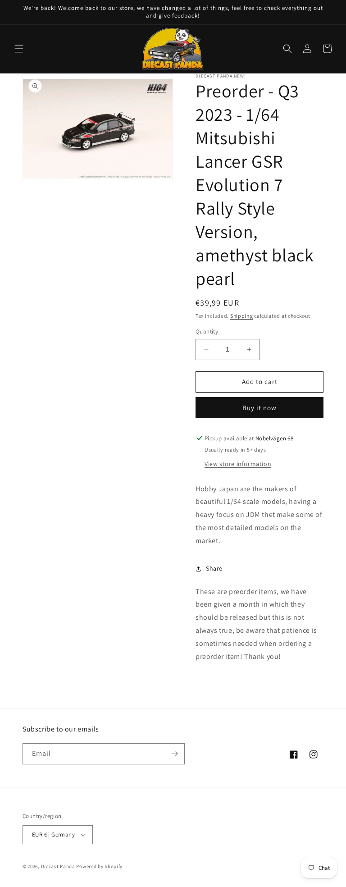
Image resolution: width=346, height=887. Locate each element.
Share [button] (214, 568)
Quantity (207, 331)
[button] (19, 49)
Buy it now (259, 407)
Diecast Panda (58, 866)
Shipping (241, 315)
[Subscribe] (174, 753)
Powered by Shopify (99, 866)
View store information (238, 464)
